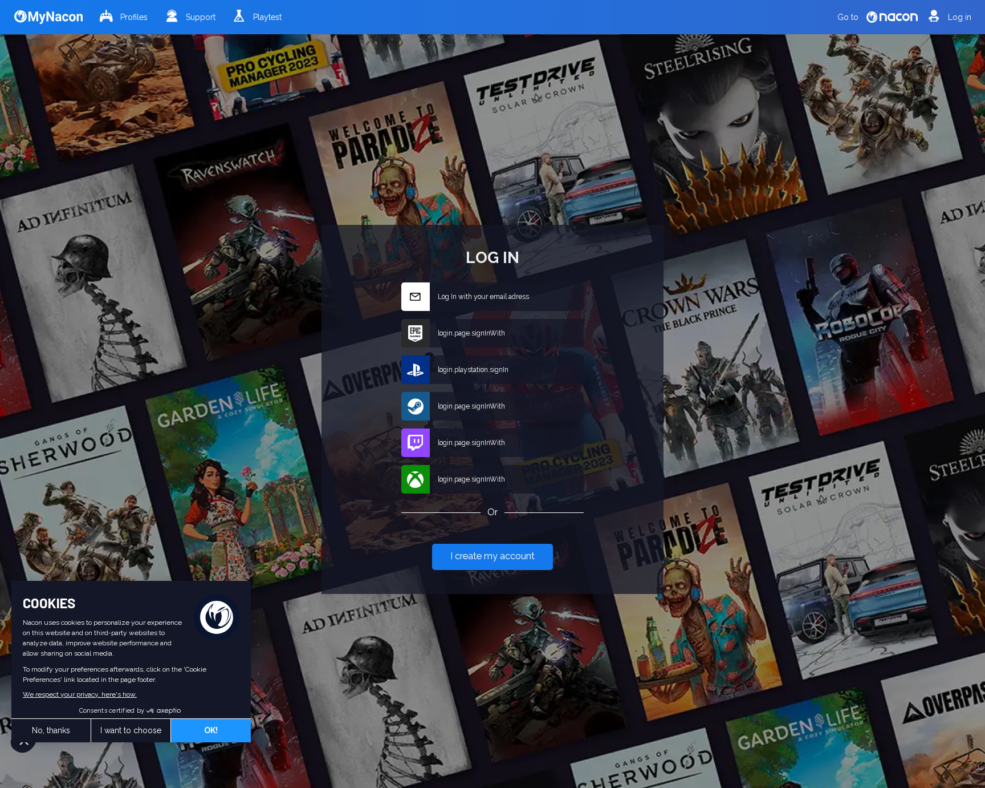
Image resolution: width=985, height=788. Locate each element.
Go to (847, 17)
